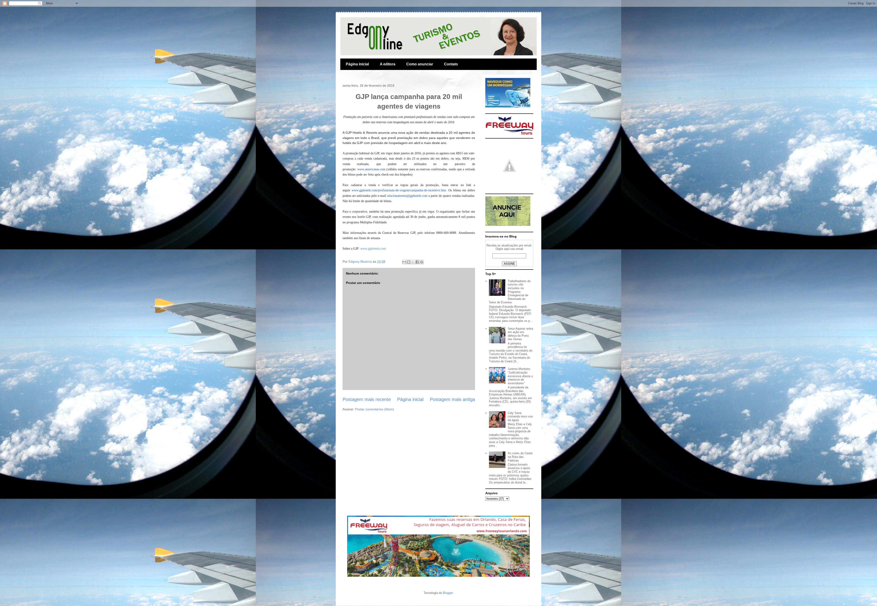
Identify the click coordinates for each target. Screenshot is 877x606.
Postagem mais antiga (452, 399)
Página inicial (357, 64)
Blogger (448, 593)
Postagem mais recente (367, 399)
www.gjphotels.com (373, 248)
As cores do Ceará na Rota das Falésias (520, 456)
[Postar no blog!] (408, 262)
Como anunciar (419, 64)
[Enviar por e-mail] (404, 262)
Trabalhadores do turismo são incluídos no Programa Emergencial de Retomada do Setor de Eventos (510, 291)
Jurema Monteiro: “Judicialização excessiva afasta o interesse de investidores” (520, 376)
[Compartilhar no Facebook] (417, 262)
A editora (387, 64)
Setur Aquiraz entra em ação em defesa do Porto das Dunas (520, 334)
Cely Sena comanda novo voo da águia (520, 416)
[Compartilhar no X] (413, 262)
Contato (451, 64)
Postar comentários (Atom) (374, 409)
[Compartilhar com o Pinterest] (421, 262)
